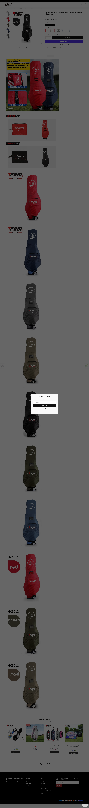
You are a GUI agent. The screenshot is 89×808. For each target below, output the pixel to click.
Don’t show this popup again (45, 411)
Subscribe (44, 405)
